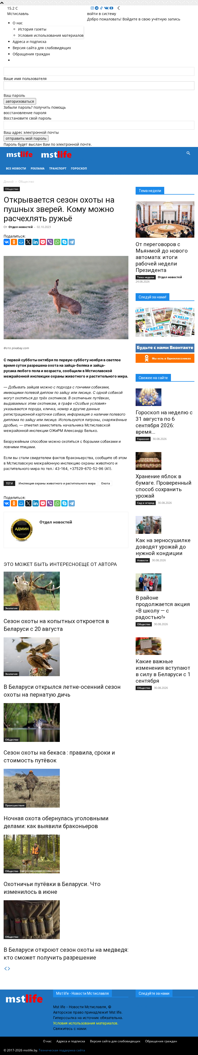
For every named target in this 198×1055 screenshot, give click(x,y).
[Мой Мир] (21, 242)
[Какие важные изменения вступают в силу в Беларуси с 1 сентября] (165, 646)
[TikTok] (102, 8)
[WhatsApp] (57, 242)
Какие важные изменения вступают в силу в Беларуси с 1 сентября (163, 671)
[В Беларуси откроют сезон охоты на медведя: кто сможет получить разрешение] (66, 919)
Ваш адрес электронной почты (31, 132)
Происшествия (14, 805)
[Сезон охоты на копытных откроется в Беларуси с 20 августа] (66, 591)
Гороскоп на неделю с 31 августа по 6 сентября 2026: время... (164, 422)
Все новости (16, 168)
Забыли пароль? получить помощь (35, 107)
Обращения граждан (161, 1041)
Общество (11, 189)
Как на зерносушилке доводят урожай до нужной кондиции (163, 546)
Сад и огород (145, 503)
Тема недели (145, 277)
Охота (105, 483)
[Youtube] (111, 8)
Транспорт (57, 168)
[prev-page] (5, 969)
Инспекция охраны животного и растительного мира (57, 483)
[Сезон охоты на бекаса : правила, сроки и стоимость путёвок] (66, 722)
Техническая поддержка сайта (62, 1050)
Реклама (38, 168)
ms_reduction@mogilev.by (75, 1034)
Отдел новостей (21, 227)
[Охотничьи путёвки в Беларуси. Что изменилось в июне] (66, 854)
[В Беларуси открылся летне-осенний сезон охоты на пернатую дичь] (66, 656)
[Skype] (64, 242)
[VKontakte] (107, 8)
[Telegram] (97, 8)
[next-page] (9, 969)
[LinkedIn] (35, 242)
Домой (9, 181)
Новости (142, 560)
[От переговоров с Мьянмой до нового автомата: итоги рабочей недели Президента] (165, 219)
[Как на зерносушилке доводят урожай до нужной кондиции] (165, 525)
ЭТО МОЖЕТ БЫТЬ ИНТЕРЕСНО (41, 564)
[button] (188, 153)
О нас (47, 1041)
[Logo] (21, 159)
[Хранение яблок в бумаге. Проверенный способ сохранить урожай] (165, 461)
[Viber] (50, 242)
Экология (11, 608)
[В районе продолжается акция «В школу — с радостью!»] (165, 582)
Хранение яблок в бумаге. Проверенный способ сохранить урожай (164, 486)
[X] (28, 242)
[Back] (118, 8)
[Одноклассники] (14, 242)
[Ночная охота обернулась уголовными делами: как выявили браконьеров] (66, 788)
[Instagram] (93, 8)
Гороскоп (79, 168)
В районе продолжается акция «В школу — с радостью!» (163, 607)
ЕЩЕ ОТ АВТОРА (98, 564)
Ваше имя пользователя (25, 78)
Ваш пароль (14, 95)
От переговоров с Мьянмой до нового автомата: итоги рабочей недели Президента (162, 257)
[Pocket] (43, 242)
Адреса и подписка (70, 1041)
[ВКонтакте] (7, 242)
